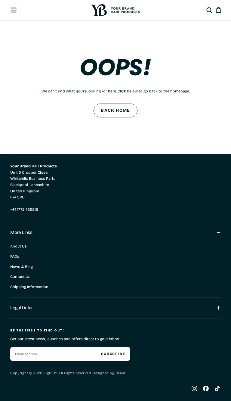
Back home (115, 110)
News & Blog (21, 266)
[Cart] (218, 9)
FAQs (14, 256)
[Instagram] (194, 388)
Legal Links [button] (21, 307)
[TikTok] (217, 388)
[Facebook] (205, 388)
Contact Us (20, 276)
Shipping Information (29, 286)
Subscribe (113, 354)
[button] (13, 10)
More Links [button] (21, 232)
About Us (18, 246)
